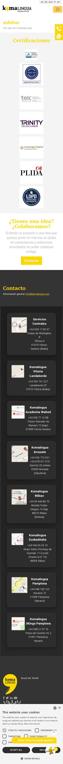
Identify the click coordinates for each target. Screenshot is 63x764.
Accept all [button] (16, 750)
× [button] (59, 708)
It (55, 2)
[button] (31, 758)
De (58, 2)
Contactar (31, 261)
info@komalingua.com (37, 294)
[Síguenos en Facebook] (4, 698)
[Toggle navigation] (57, 9)
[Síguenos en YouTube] (15, 698)
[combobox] (55, 708)
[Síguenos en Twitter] (7, 698)
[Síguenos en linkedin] (11, 698)
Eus (50, 2)
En (46, 2)
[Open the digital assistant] (50, 750)
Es (42, 2)
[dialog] (31, 734)
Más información (32, 723)
